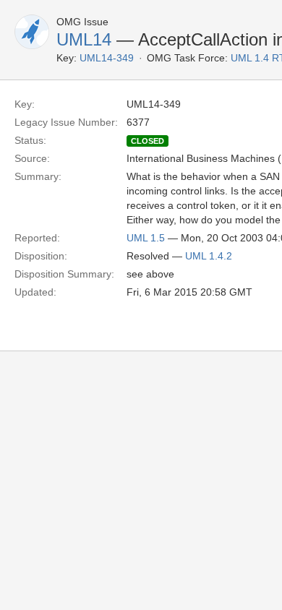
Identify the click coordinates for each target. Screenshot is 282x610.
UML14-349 (107, 58)
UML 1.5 (146, 238)
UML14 (83, 39)
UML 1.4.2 (208, 256)
